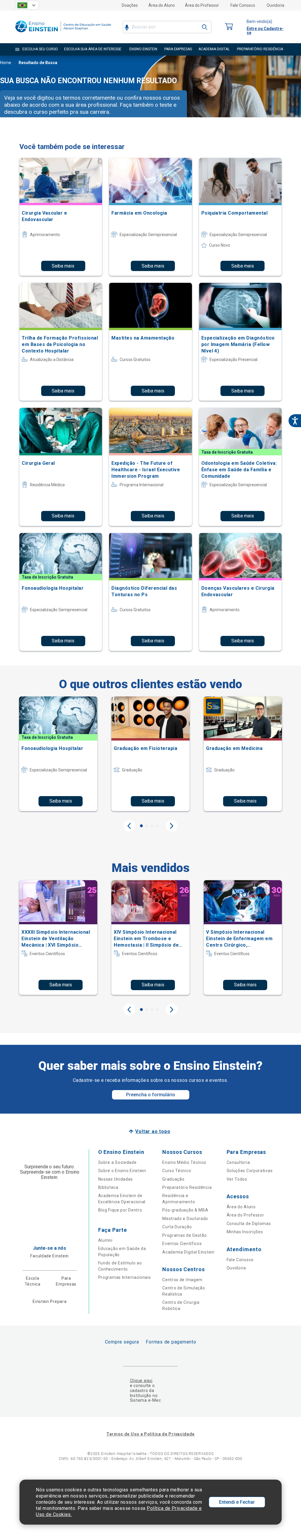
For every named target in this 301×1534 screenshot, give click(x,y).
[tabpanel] (58, 753)
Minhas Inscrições (245, 1231)
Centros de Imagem (182, 1279)
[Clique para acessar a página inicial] (63, 33)
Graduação (173, 1179)
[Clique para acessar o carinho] (229, 27)
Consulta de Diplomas (249, 1223)
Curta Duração (177, 1226)
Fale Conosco (242, 5)
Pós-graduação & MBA (185, 1210)
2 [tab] (146, 825)
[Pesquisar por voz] (127, 27)
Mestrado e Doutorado (185, 1218)
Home (5, 62)
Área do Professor (202, 5)
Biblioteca (108, 1187)
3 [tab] (151, 825)
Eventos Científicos (182, 1243)
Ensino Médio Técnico (184, 1162)
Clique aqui (141, 1380)
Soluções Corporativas (250, 1170)
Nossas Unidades (115, 1179)
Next (172, 826)
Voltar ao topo (152, 1131)
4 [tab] (157, 825)
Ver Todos (237, 1179)
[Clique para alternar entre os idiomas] (27, 5)
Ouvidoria (275, 5)
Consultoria (238, 1162)
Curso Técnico (176, 1170)
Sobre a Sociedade (117, 1162)
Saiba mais (63, 266)
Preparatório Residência (187, 1187)
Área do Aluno (161, 5)
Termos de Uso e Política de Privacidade (150, 1434)
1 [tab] (141, 825)
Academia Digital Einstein (188, 1252)
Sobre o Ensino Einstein (122, 1170)
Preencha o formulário (150, 1094)
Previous (129, 826)
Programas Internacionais (124, 1277)
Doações (130, 5)
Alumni (105, 1240)
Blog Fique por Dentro (120, 1210)
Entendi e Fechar (237, 1502)
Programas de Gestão (184, 1235)
